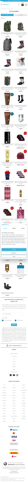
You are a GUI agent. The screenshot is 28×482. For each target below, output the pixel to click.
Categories (21, 14)
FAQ (14, 358)
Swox (24, 408)
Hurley (4, 418)
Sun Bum (23, 405)
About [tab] (23, 228)
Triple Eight (24, 416)
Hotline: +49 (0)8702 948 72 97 (14, 345)
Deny (14, 256)
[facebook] (11, 376)
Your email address (7, 313)
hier (10, 308)
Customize (13, 252)
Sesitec (23, 387)
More (8, 8)
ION (14, 385)
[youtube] (14, 376)
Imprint (14, 361)
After (4, 385)
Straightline (24, 403)
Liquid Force (14, 395)
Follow (4, 410)
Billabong (4, 392)
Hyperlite (4, 421)
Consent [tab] (5, 228)
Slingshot (23, 392)
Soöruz (23, 395)
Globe (4, 413)
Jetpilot (14, 387)
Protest (14, 410)
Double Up (4, 400)
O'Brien (14, 400)
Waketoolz (24, 418)
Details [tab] (14, 228)
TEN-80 (23, 410)
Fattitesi (4, 405)
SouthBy (23, 398)
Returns (14, 369)
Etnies (4, 403)
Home (2, 8)
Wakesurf (4, 8)
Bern (4, 390)
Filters (7, 14)
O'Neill (14, 403)
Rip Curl (14, 418)
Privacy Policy (14, 356)
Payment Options (14, 371)
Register (14, 324)
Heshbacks (4, 416)
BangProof (4, 387)
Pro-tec (14, 408)
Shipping (14, 366)
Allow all (14, 249)
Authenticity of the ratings (14, 472)
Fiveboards (4, 408)
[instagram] (17, 376)
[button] (26, 4)
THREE (23, 413)
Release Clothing (14, 416)
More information (14, 471)
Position (2, 18)
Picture (14, 405)
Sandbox (23, 385)
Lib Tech (14, 392)
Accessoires (11, 8)
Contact (14, 364)
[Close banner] (26, 224)
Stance (23, 400)
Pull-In (14, 413)
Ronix (14, 421)
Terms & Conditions (14, 353)
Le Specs (14, 390)
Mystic (14, 398)
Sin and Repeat (23, 390)
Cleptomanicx (4, 395)
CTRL (4, 398)
